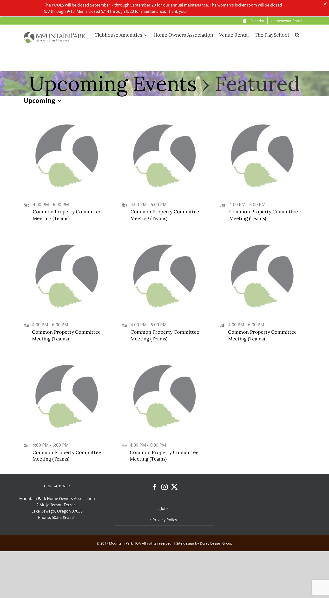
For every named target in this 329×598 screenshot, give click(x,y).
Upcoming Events (113, 84)
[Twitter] (174, 487)
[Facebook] (154, 487)
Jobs (165, 508)
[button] (297, 35)
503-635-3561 (64, 517)
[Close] (325, 4)
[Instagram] (164, 487)
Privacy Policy (164, 519)
